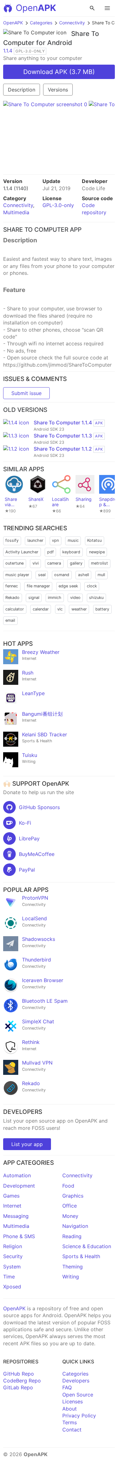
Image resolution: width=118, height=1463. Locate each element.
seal (42, 574)
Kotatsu (94, 540)
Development (19, 1186)
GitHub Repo (18, 1374)
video (75, 597)
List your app (27, 1144)
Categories (41, 22)
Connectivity (72, 22)
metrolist (99, 563)
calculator (14, 609)
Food (68, 1186)
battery (102, 609)
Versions (58, 89)
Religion (12, 1246)
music (73, 540)
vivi (35, 563)
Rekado (12, 597)
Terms (69, 1422)
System (12, 1266)
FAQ (67, 1387)
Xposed (12, 1286)
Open (36, 7)
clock (92, 586)
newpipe (97, 552)
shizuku (96, 597)
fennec (11, 586)
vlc (60, 609)
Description (21, 89)
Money (70, 1216)
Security (13, 1256)
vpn (55, 540)
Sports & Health (81, 1256)
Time (9, 1276)
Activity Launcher (21, 552)
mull (101, 574)
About (69, 1409)
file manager (38, 586)
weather (79, 609)
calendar (41, 609)
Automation (17, 1175)
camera (54, 563)
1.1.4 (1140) (15, 188)
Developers (75, 1380)
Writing (70, 1276)
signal (33, 597)
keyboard (71, 552)
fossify (12, 540)
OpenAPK (13, 22)
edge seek (68, 586)
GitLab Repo (18, 1387)
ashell (83, 574)
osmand (61, 574)
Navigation (75, 1226)
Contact (71, 1429)
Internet (12, 1206)
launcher (35, 540)
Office (69, 1206)
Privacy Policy (79, 1415)
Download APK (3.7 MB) (59, 72)
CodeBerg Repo (22, 1380)
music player (17, 574)
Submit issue (26, 393)
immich (54, 597)
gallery (76, 563)
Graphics (72, 1196)
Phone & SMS (19, 1236)
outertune (14, 563)
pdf (50, 552)
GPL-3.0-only (58, 205)
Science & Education (86, 1246)
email (10, 620)
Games (11, 1196)
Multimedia (16, 212)
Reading (71, 1236)
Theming (72, 1266)
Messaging (16, 1216)
